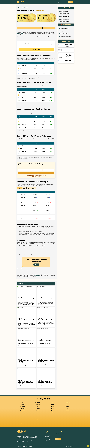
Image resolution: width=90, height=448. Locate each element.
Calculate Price (37, 173)
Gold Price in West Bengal (64, 21)
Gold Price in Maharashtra (65, 16)
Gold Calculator (52, 2)
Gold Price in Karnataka (64, 13)
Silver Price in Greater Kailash (65, 36)
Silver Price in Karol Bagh (64, 28)
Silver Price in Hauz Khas (64, 38)
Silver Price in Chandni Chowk (65, 30)
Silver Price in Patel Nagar (64, 34)
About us (67, 446)
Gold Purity (44, 168)
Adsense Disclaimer (48, 437)
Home (19, 7)
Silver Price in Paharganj (64, 31)
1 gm (19, 188)
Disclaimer (47, 436)
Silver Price (41, 2)
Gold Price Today (25, 7)
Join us (70, 2)
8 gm (24, 188)
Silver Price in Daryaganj (64, 33)
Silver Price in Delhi (63, 26)
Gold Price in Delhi (63, 10)
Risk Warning (47, 439)
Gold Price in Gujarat (64, 11)
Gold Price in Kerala (63, 14)
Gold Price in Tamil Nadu (64, 18)
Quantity (19, 168)
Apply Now (58, 439)
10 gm (29, 188)
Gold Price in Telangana (64, 19)
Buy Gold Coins (36, 49)
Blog (46, 2)
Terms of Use (47, 435)
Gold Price (35, 2)
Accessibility (47, 440)
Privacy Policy (47, 433)
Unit (31, 168)
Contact (71, 446)
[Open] (58, 2)
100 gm (33, 188)
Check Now (36, 264)
